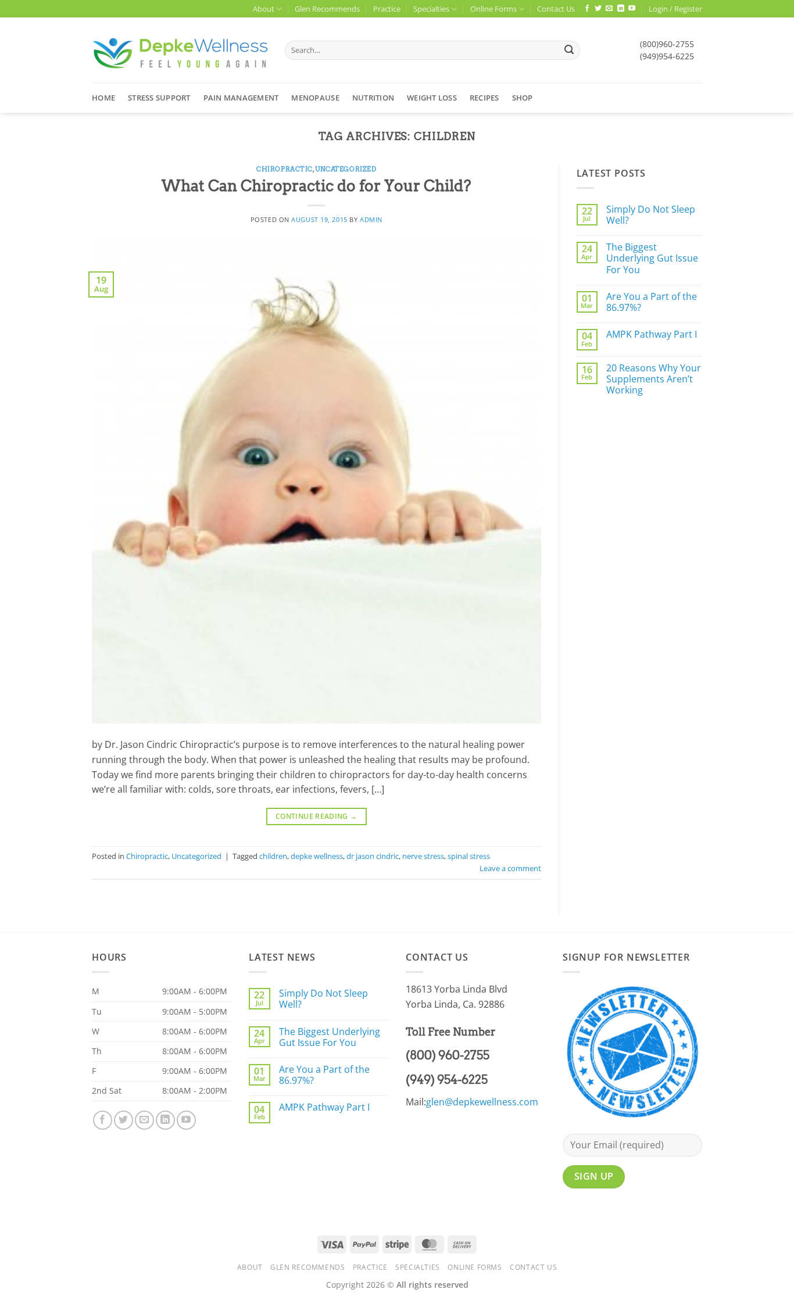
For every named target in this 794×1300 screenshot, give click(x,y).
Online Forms (493, 8)
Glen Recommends (327, 8)
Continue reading (316, 816)
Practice (386, 8)
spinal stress (469, 856)
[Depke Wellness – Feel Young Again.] (179, 50)
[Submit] (569, 50)
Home (103, 97)
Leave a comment (510, 868)
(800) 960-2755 (447, 1055)
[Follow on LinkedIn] (620, 9)
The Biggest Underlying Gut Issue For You (652, 258)
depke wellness (317, 856)
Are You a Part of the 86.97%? (651, 302)
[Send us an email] (609, 9)
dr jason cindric (372, 856)
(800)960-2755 (667, 43)
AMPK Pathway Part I (651, 334)
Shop (522, 97)
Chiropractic (284, 169)
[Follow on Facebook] (587, 9)
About (263, 8)
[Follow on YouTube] (631, 9)
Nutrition (373, 97)
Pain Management (241, 97)
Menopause (315, 97)
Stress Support (159, 97)
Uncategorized (345, 169)
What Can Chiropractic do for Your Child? (316, 186)
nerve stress (423, 856)
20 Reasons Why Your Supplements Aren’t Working (653, 379)
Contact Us (556, 8)
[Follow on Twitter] (598, 9)
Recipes (484, 97)
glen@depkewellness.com (482, 1101)
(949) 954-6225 (447, 1080)
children (273, 856)
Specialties (431, 8)
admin (371, 219)
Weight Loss (432, 97)
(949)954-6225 (667, 56)
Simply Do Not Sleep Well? (650, 215)
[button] (675, 8)
